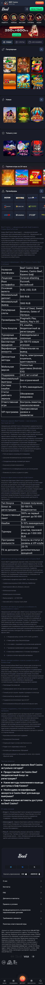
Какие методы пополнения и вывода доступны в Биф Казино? (22, 784)
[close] (2, 3)
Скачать (39, 3)
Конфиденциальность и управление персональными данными (17, 911)
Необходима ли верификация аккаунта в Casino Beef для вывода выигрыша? (20, 793)
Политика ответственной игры (14, 924)
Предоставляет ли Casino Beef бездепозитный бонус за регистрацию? (19, 775)
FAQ (4, 892)
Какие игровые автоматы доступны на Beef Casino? (22, 802)
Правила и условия (10, 904)
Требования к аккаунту (12, 918)
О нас (5, 881)
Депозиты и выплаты (11, 898)
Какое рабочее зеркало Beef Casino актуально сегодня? (22, 766)
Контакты (6, 887)
